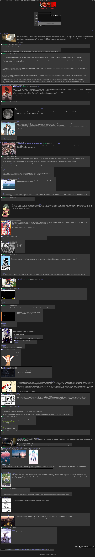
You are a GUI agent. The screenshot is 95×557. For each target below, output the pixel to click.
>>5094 (12, 257)
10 (15, 549)
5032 (16, 300)
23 (33, 549)
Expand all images (92, 30)
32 (46, 549)
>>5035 (13, 473)
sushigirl (45, 0)
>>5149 (20, 44)
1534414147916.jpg (6, 122)
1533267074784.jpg (6, 278)
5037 (16, 488)
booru (42, 0)
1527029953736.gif (6, 394)
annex (33, 0)
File (38, 21)
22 (32, 549)
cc (16, 0)
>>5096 (13, 224)
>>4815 (18, 406)
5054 (39, 108)
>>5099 (3, 238)
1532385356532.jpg (6, 437)
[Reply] (38, 86)
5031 (16, 288)
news (25, 0)
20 (29, 549)
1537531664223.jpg (6, 220)
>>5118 (3, 198)
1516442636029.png (6, 379)
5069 (16, 430)
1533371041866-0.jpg (6, 448)
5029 (32, 443)
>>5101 (18, 236)
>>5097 (13, 221)
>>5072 (16, 342)
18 (26, 549)
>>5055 (3, 138)
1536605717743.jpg (6, 368)
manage (35, 0)
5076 (16, 345)
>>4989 (3, 465)
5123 (16, 197)
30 (43, 549)
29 (42, 549)
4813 (16, 393)
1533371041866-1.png (17, 448)
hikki (21, 0)
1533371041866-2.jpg (33, 448)
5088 (16, 323)
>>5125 (18, 121)
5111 (16, 156)
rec (22, 0)
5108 (56, 143)
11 (16, 549)
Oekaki (41, 21)
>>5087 (3, 324)
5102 (16, 254)
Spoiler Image (58, 15)
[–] (0, 33)
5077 (16, 349)
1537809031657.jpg (6, 179)
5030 (39, 279)
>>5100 (18, 243)
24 (35, 549)
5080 (16, 367)
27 (39, 549)
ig (13, 0)
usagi (40, 0)
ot (15, 0)
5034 (16, 527)
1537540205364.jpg (6, 242)
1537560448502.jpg (6, 255)
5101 (16, 241)
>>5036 (18, 447)
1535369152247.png (6, 350)
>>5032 (18, 288)
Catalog (52, 549)
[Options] (93, 0)
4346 (49, 381)
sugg (19, 0)
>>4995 (13, 530)
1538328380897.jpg (6, 33)
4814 (16, 406)
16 (23, 549)
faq (28, 0)
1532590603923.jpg (6, 497)
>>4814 (18, 393)
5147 (18, 44)
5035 (16, 447)
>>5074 (3, 346)
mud (38, 0)
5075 (29, 340)
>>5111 (3, 171)
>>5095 (3, 273)
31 (45, 549)
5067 (16, 426)
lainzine (48, 0)
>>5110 (11, 163)
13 (19, 549)
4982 (36, 438)
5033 (16, 305)
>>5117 (3, 193)
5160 (16, 101)
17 (25, 549)
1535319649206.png (6, 328)
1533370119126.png (6, 528)
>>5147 (3, 50)
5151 (16, 53)
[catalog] (47, 10)
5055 (16, 121)
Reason (80, 547)
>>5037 (21, 447)
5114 (16, 167)
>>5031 (3, 302)
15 (22, 549)
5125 (16, 136)
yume (6, 0)
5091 (38, 204)
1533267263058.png (6, 289)
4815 (16, 416)
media (10, 0)
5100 (16, 236)
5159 (36, 86)
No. (16, 44)
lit (8, 0)
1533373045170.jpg (6, 472)
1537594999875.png (6, 142)
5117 (16, 178)
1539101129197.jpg (6, 85)
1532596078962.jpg (6, 515)
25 (36, 549)
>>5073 (16, 337)
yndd (2, 0)
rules (27, 0)
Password (83, 546)
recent (31, 0)
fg (4, 0)
